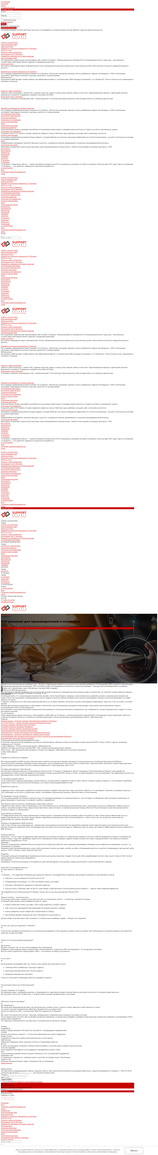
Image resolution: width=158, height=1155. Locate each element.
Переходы (5, 222)
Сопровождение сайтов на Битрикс (15, 1138)
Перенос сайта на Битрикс (11, 52)
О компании (5, 2)
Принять (134, 1151)
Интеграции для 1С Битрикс (12, 54)
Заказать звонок (7, 628)
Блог (3, 170)
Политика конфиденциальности (13, 172)
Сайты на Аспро (7, 47)
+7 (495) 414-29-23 (8, 8)
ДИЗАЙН (4, 214)
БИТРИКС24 (6, 209)
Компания (5, 1103)
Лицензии (5, 220)
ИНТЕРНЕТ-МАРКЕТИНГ (11, 195)
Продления (5, 224)
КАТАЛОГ (4, 216)
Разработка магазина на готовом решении (17, 56)
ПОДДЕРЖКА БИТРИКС (10, 193)
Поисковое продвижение (11, 120)
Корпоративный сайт (9, 45)
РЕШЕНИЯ (5, 212)
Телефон (4, 1075)
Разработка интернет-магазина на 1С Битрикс (19, 48)
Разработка (5, 1111)
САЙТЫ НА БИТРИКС (9, 178)
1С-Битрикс (5, 160)
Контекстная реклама (9, 122)
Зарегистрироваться (9, 28)
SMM (3, 124)
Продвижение (6, 1126)
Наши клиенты (6, 1063)
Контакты (4, 4)
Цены (3, 6)
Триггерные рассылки (9, 126)
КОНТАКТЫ (5, 207)
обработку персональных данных (29, 1082)
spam (3, 1077)
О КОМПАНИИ (7, 226)
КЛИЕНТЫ (5, 210)
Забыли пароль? (7, 22)
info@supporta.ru (7, 602)
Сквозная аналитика (8, 118)
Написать (4, 1091)
